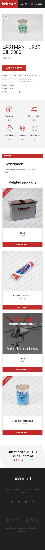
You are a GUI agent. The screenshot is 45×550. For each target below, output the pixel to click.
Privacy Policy (22, 531)
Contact (22, 493)
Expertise (28, 489)
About (37, 489)
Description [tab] (9, 155)
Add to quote (14, 68)
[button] (22, 17)
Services (16, 489)
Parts (7, 489)
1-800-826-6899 (22, 460)
